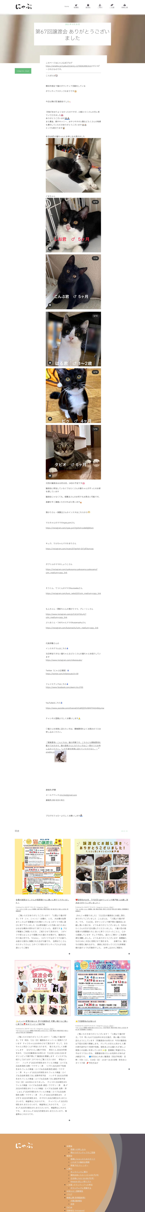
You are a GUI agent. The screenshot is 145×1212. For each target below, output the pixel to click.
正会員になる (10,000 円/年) (82, 1178)
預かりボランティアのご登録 (83, 1152)
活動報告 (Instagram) (76, 1210)
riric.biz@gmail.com (68, 795)
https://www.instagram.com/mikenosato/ (64, 660)
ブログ (27, 71)
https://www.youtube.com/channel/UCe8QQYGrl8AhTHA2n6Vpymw (75, 708)
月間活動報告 (76, 1200)
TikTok (69, 1207)
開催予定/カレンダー (79, 1165)
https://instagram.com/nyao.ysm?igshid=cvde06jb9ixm (70, 527)
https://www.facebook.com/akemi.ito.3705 (64, 687)
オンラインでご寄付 (79, 1171)
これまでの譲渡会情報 (80, 1162)
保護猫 (69, 1146)
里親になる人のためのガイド (83, 1159)
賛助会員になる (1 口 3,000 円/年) (85, 1175)
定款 (72, 1204)
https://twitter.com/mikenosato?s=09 (62, 673)
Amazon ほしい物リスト (81, 1181)
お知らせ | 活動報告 (75, 1191)
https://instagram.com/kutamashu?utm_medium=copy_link (72, 627)
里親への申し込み (78, 1149)
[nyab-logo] (24, 1143)
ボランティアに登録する (81, 1187)
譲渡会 (69, 1155)
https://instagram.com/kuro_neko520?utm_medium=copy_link (73, 593)
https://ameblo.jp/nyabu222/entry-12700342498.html (69, 66)
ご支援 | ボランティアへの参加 (80, 1184)
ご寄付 (69, 1168)
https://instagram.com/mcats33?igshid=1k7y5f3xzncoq (70, 548)
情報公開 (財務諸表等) (76, 1197)
